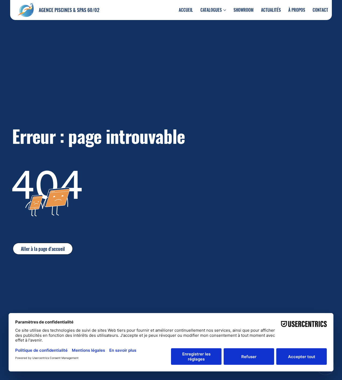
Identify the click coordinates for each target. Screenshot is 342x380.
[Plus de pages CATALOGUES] (224, 10)
